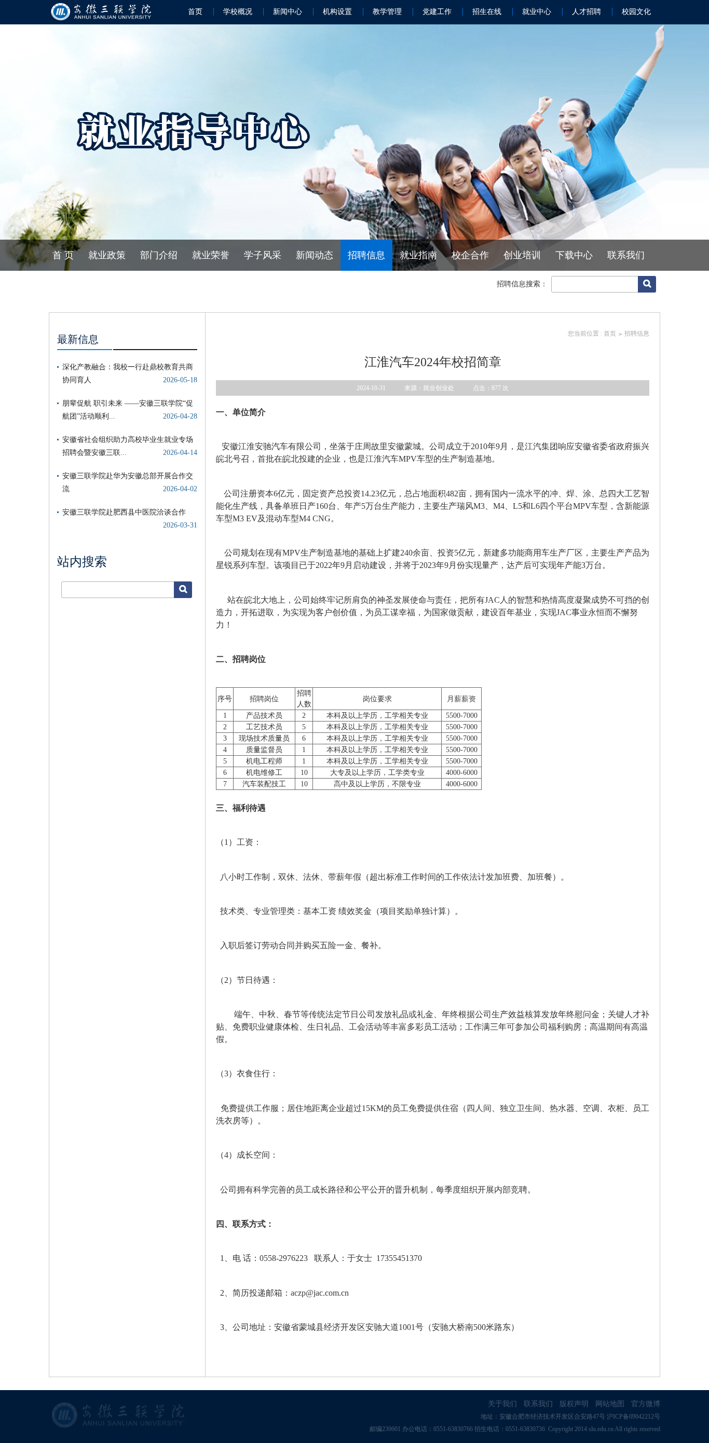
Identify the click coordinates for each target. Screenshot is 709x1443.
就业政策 (107, 255)
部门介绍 (159, 255)
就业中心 (536, 12)
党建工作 (437, 12)
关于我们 (502, 1404)
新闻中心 (287, 12)
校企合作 (470, 255)
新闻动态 (314, 255)
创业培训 (522, 255)
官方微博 (645, 1404)
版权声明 (574, 1404)
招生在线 (486, 12)
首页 (195, 12)
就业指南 (418, 255)
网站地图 (609, 1404)
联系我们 (626, 255)
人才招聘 (586, 12)
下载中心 (574, 255)
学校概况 (237, 12)
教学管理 (387, 12)
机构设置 (337, 12)
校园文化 (636, 12)
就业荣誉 (210, 255)
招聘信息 (366, 255)
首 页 (63, 255)
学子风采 (262, 255)
